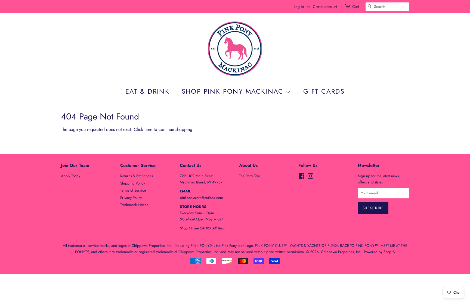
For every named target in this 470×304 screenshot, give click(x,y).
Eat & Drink (147, 91)
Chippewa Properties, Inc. (341, 251)
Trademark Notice (134, 204)
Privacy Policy (131, 197)
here (148, 129)
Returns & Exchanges (136, 176)
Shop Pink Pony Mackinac (234, 91)
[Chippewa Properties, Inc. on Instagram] (310, 177)
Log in (299, 6)
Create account (325, 6)
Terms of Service (133, 190)
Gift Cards (324, 91)
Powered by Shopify (379, 251)
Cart (355, 6)
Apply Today (70, 176)
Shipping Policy (132, 183)
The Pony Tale (249, 176)
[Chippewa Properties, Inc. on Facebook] (301, 177)
